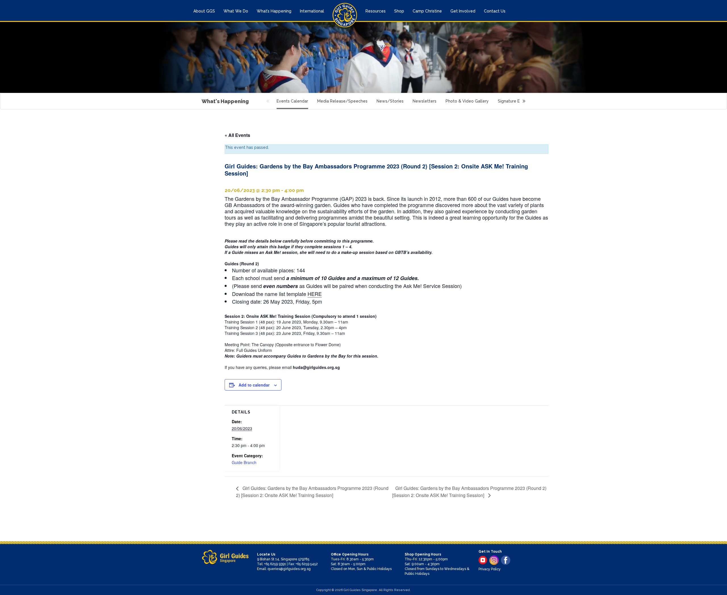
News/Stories (390, 101)
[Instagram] (494, 560)
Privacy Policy (490, 569)
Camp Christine (427, 11)
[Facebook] (505, 560)
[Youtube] (483, 560)
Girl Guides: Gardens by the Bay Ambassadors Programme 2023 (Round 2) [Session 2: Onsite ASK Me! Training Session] (312, 491)
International (312, 11)
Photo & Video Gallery (467, 101)
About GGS (204, 11)
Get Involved (462, 11)
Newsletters (424, 101)
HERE (315, 293)
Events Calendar (292, 101)
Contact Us (494, 11)
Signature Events (514, 101)
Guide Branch (244, 462)
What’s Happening (274, 11)
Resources (375, 11)
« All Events (237, 135)
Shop (399, 11)
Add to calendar (254, 385)
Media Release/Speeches (342, 101)
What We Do (235, 11)
